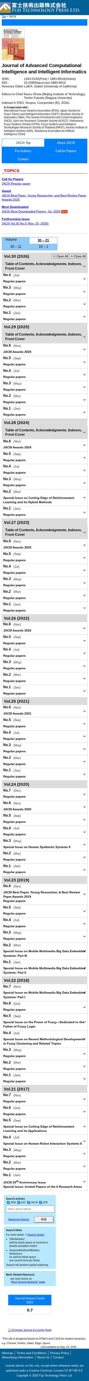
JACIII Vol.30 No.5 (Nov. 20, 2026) (25, 223)
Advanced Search (18, 1219)
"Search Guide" (36, 1234)
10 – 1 (43, 246)
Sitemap (7, 1353)
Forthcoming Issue (16, 219)
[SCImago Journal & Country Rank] (29, 1330)
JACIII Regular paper (16, 183)
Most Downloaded (15, 207)
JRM (13, 1202)
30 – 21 (43, 240)
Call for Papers (66, 151)
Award (6, 191)
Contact (23, 159)
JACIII (34, 1202)
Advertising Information (17, 1357)
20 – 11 (15, 246)
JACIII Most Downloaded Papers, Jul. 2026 (31, 211)
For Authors (23, 151)
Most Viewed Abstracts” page (28, 1282)
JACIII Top (23, 143)
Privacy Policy (59, 1353)
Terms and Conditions (31, 1353)
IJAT (23, 1202)
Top (4, 16)
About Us (43, 1357)
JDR (45, 1202)
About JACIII (66, 143)
